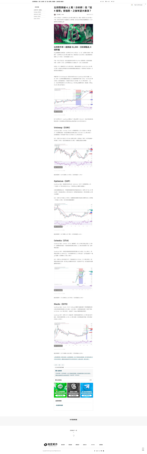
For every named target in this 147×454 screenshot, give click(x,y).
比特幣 (56, 364)
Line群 (108, 1)
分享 (113, 1)
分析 (63, 364)
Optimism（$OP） (37, 14)
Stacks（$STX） (37, 18)
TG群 (103, 1)
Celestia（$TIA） (37, 16)
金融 (88, 14)
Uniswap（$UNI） (37, 12)
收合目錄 (36, 7)
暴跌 (59, 364)
